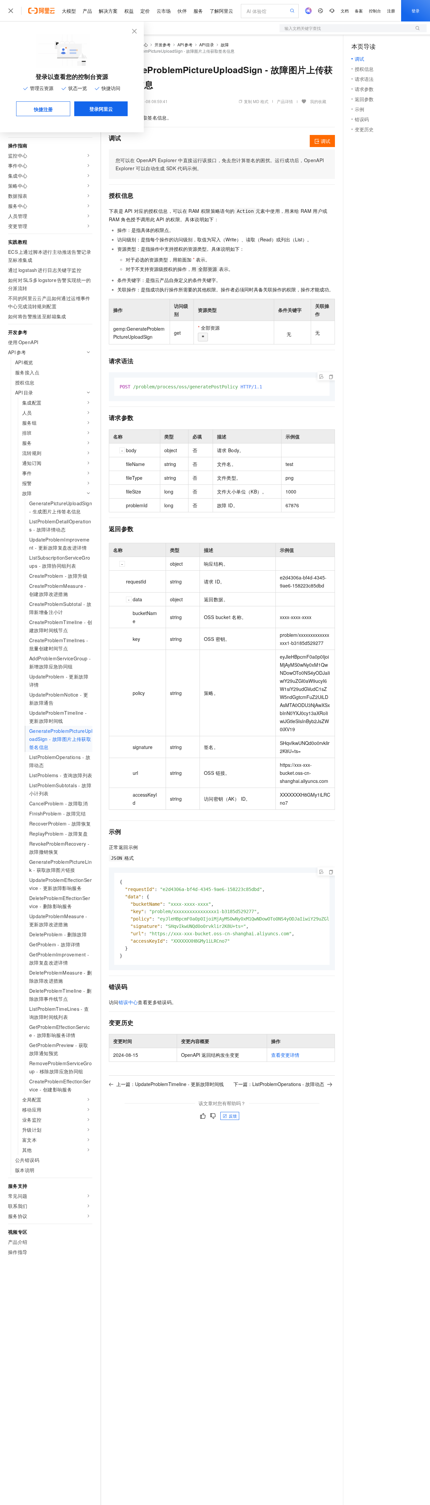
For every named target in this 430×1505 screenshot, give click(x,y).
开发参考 (163, 44)
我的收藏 (318, 101)
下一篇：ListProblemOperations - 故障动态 (278, 1084)
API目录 (206, 44)
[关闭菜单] (11, 10)
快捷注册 (43, 109)
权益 (129, 10)
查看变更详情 (285, 1054)
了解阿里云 (221, 10)
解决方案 (108, 10)
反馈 (233, 1116)
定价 (145, 10)
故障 (225, 44)
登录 (416, 10)
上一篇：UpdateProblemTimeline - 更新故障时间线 (170, 1084)
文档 (345, 10)
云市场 (164, 10)
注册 (391, 10)
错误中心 (128, 1002)
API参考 (184, 44)
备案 (359, 10)
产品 (87, 10)
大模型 (69, 10)
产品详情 (285, 101)
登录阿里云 (101, 108)
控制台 (375, 10)
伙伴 (182, 10)
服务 (198, 10)
